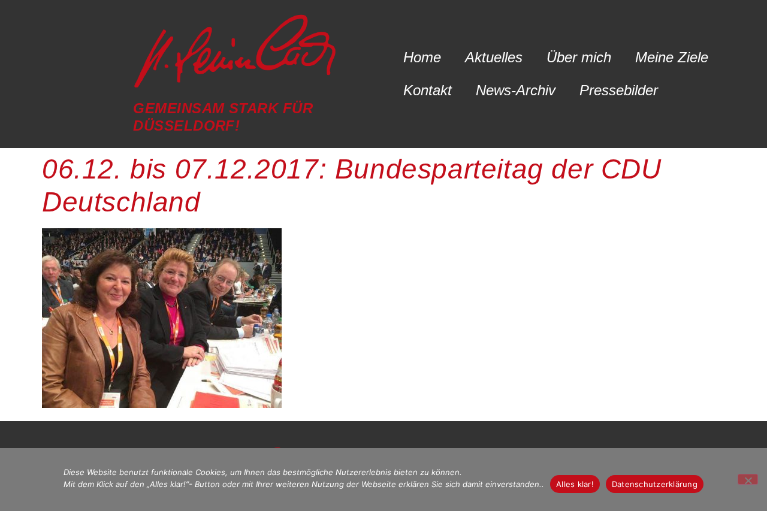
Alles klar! (575, 484)
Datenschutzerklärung (654, 484)
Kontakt (427, 90)
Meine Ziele (671, 57)
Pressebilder (618, 90)
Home (422, 57)
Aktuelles (494, 57)
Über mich (578, 57)
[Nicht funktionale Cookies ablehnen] (748, 479)
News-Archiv (515, 90)
